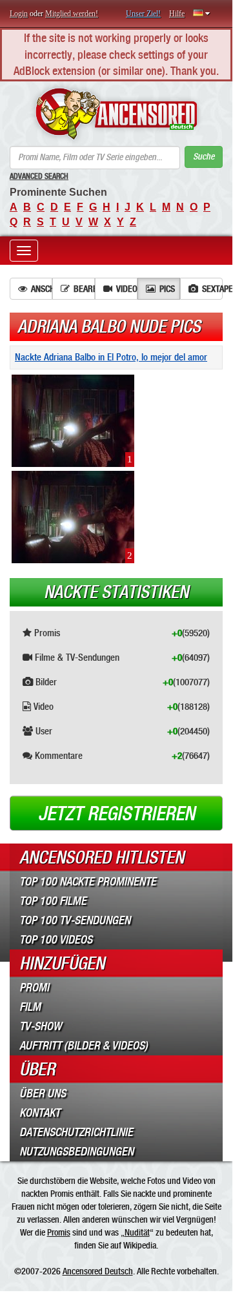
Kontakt (39, 1113)
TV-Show (40, 1026)
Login (19, 13)
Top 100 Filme (52, 901)
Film (30, 1007)
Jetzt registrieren (116, 814)
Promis (58, 1232)
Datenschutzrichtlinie (76, 1132)
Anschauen (41, 289)
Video (126, 289)
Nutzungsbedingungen (76, 1152)
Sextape (212, 289)
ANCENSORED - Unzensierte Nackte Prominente (116, 113)
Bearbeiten (84, 289)
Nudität (137, 1232)
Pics (167, 289)
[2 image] (73, 516)
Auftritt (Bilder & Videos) (83, 1046)
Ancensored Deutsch (98, 1271)
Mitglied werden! (71, 13)
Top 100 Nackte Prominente (87, 882)
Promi (34, 987)
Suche (203, 156)
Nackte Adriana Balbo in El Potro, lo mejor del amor (111, 357)
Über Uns (42, 1093)
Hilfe (177, 13)
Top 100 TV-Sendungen (74, 920)
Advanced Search (39, 176)
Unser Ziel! (143, 13)
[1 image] (73, 420)
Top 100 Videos (55, 940)
